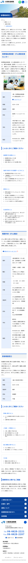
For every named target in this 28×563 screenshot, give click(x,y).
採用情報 (4, 516)
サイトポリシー (8, 557)
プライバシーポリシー (18, 557)
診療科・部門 (5, 504)
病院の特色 (7, 24)
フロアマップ (17, 99)
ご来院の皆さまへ (6, 500)
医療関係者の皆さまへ (8, 512)
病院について (7, 22)
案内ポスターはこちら (10, 251)
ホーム (3, 20)
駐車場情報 (20, 537)
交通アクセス (10, 537)
